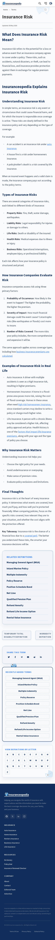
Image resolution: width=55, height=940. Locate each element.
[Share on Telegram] (21, 657)
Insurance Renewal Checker (15, 868)
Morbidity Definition (45, 635)
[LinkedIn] (18, 816)
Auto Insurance (10, 830)
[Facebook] (6, 816)
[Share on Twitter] (9, 657)
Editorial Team (9, 889)
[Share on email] (34, 657)
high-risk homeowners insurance (34, 404)
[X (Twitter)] (12, 816)
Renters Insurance (11, 838)
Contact (7, 885)
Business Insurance (12, 843)
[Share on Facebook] (15, 657)
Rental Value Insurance (27, 735)
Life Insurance (9, 847)
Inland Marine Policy (27, 684)
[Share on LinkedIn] (41, 657)
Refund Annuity (27, 723)
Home (5, 9)
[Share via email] (28, 657)
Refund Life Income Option (28, 729)
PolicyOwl (8, 864)
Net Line (27, 710)
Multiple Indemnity (27, 691)
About (6, 881)
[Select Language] (51, 3)
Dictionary (8, 860)
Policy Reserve (27, 697)
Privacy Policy (26, 931)
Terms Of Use (14, 931)
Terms (13, 9)
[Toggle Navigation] (46, 3)
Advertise (8, 894)
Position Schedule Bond (27, 703)
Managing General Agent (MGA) (27, 678)
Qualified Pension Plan (28, 716)
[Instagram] (24, 816)
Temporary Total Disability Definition (15, 635)
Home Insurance (10, 834)
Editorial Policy (39, 931)
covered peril (30, 535)
